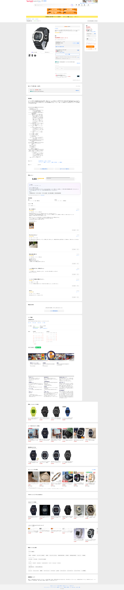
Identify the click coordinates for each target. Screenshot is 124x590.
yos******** (77, 280)
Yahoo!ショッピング (53, 585)
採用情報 (68, 587)
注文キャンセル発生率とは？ (43, 328)
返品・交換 (39, 322)
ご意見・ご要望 (78, 587)
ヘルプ (97, 3)
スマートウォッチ (46, 570)
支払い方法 (29, 322)
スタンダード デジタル (53, 555)
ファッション (41, 162)
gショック (30, 570)
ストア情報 (43, 322)
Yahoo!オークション (66, 585)
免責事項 (65, 587)
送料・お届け (34, 322)
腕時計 (41, 570)
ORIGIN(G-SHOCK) (73, 555)
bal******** (77, 269)
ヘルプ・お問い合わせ (72, 587)
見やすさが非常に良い (39, 566)
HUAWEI (84, 555)
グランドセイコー (63, 570)
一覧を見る (77, 90)
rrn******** (78, 255)
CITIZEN (67, 555)
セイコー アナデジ (77, 570)
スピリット (79, 555)
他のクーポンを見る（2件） (60, 46)
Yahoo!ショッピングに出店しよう (90, 3)
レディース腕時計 (31, 551)
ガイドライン (61, 587)
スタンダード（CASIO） (41, 555)
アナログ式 (30, 559)
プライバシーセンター (53, 587)
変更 (95, 33)
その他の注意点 (42, 195)
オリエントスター (36, 570)
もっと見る (93, 469)
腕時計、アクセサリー (47, 162)
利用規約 (58, 587)
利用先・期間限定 (62, 52)
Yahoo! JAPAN (82, 3)
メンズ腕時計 (60, 162)
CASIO (30, 555)
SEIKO (47, 555)
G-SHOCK (33, 555)
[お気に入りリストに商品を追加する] (95, 49)
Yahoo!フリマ (72, 585)
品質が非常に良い (31, 566)
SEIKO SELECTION (61, 555)
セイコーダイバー (70, 570)
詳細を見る (78, 63)
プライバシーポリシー (47, 587)
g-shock (57, 570)
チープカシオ (53, 570)
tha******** (77, 236)
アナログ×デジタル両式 (42, 559)
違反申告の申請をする (76, 80)
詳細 (78, 57)
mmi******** (77, 210)
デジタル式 (35, 559)
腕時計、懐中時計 (54, 162)
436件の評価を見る (35, 328)
